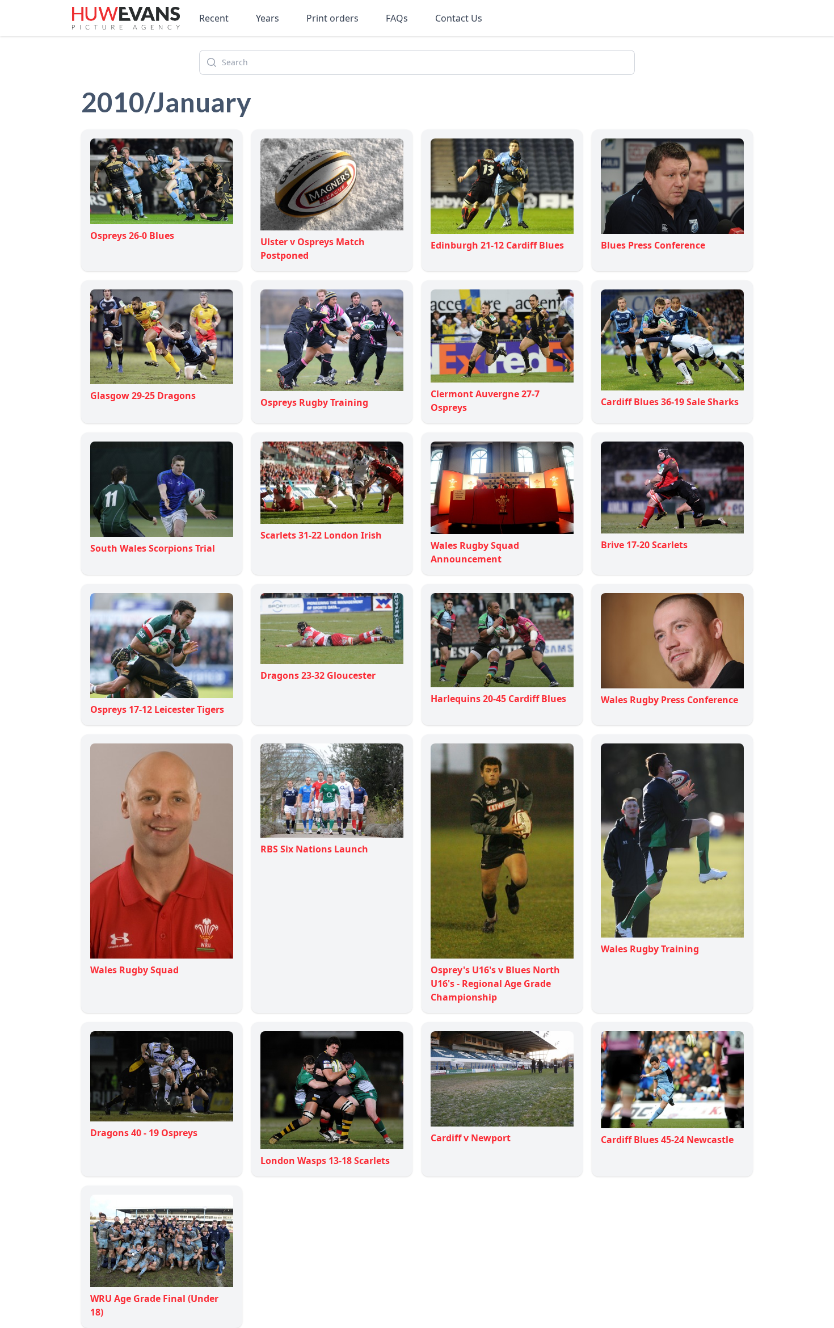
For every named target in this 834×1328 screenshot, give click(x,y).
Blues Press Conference (653, 245)
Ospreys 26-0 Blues (132, 235)
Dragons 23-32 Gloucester (318, 675)
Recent (214, 18)
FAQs (397, 18)
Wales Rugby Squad (134, 970)
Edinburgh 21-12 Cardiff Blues (497, 245)
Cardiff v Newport (471, 1138)
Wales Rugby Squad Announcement (475, 552)
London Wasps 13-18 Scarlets (325, 1160)
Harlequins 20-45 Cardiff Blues (498, 698)
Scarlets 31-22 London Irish (321, 535)
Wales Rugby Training (650, 949)
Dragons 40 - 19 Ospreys (143, 1133)
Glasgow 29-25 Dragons (143, 395)
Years (267, 18)
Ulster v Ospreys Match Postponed (312, 249)
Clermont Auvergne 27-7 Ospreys (485, 401)
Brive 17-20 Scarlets (644, 544)
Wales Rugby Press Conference (669, 700)
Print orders (332, 18)
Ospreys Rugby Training (314, 402)
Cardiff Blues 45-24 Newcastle (667, 1139)
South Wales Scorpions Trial (152, 548)
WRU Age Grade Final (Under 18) (154, 1305)
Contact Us (458, 18)
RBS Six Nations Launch (314, 849)
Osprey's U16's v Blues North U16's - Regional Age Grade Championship (495, 983)
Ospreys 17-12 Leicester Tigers (157, 709)
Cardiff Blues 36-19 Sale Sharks (670, 402)
